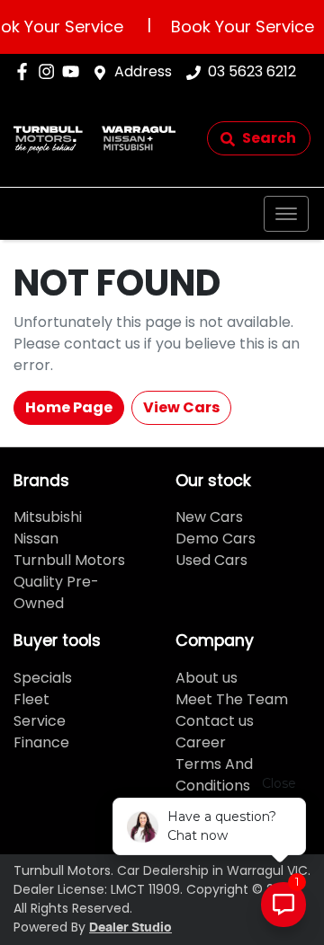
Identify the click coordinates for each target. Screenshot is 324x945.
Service (40, 721)
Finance (41, 742)
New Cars (209, 517)
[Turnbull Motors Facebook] (26, 71)
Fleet (32, 699)
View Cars (181, 407)
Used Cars (212, 560)
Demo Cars (216, 538)
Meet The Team (232, 699)
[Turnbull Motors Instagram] (50, 71)
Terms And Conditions (214, 775)
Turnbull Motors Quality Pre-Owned (69, 582)
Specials (43, 677)
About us (207, 677)
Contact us (215, 721)
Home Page (68, 407)
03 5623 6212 (252, 71)
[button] (286, 214)
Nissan (36, 538)
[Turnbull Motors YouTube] (74, 71)
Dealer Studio (130, 928)
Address (143, 71)
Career (201, 742)
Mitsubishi (48, 517)
